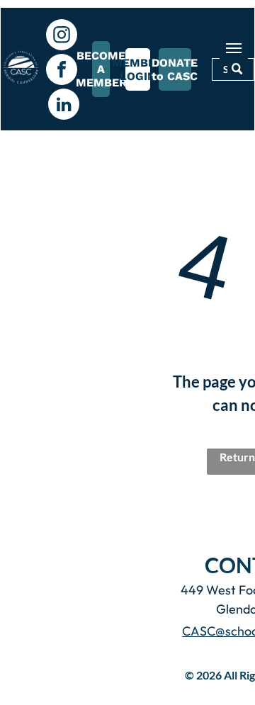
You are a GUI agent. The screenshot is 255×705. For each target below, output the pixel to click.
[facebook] (61, 71)
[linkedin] (63, 106)
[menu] (234, 48)
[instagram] (61, 36)
